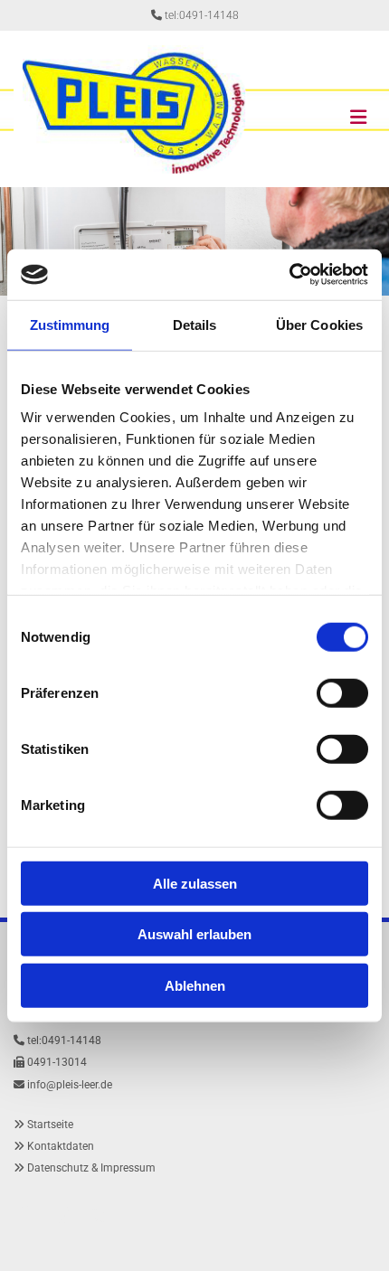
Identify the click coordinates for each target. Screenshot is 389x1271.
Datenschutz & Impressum (91, 1168)
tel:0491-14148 (202, 15)
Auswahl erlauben (194, 934)
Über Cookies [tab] (319, 324)
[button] (326, 109)
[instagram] (61, 1216)
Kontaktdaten (60, 1146)
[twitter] (99, 1216)
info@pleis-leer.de (69, 1084)
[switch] (342, 692)
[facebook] (23, 1216)
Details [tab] (195, 324)
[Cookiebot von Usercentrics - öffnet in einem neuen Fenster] (289, 275)
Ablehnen (195, 985)
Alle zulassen (195, 882)
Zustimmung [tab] (70, 324)
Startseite (50, 1124)
